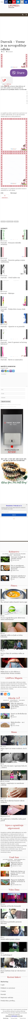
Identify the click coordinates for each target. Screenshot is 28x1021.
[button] (14, 505)
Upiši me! (14, 514)
